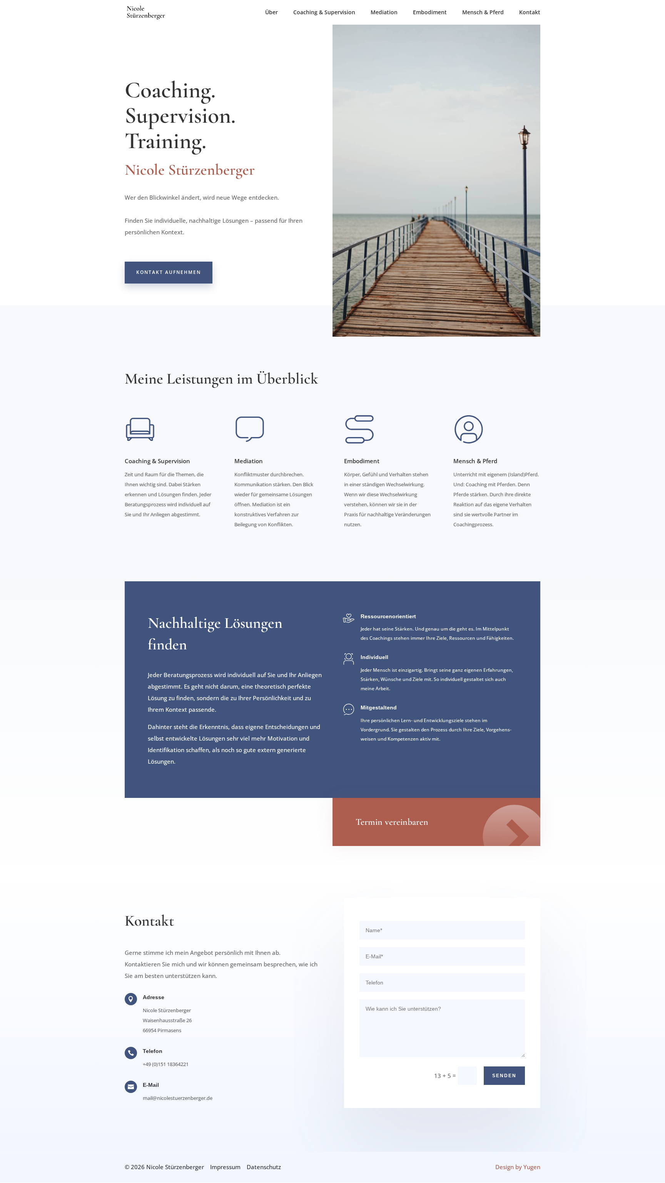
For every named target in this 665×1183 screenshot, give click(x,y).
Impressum (225, 1167)
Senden (504, 1075)
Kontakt (529, 13)
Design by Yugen (517, 1167)
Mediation (384, 13)
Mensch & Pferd (483, 13)
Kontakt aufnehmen (168, 272)
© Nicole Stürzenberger (164, 1167)
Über (271, 13)
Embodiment (430, 13)
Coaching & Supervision (324, 13)
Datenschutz (264, 1167)
